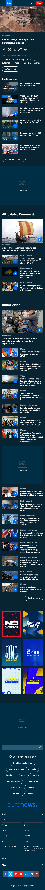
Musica (36, 775)
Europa (5, 820)
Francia (22, 775)
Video (4, 841)
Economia (6, 335)
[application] (22, 19)
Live (39, 3)
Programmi (28, 841)
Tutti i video (33, 598)
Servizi (5, 858)
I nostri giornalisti (9, 846)
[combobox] (22, 747)
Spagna (31, 787)
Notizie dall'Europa (28, 405)
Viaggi (4, 836)
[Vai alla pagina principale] (9, 3)
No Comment (8, 245)
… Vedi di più (10, 69)
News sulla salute (28, 515)
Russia (9, 775)
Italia (34, 769)
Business (5, 825)
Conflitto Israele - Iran (22, 763)
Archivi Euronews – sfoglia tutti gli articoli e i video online (33, 848)
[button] (14, 159)
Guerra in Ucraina (16, 769)
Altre (4, 865)
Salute (30, 793)
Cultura (27, 836)
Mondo (23, 349)
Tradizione (15, 787)
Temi (4, 814)
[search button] (40, 747)
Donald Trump (33, 781)
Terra (26, 825)
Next (4, 830)
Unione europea (13, 781)
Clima (22, 376)
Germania (16, 793)
